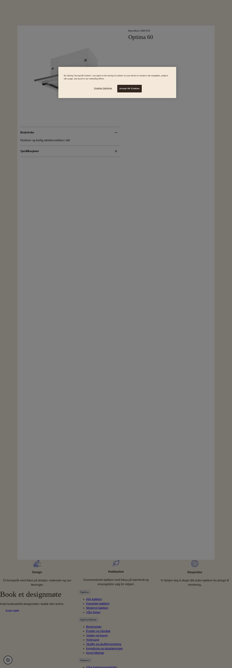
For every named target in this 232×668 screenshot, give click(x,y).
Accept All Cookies (129, 88)
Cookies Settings (103, 88)
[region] (117, 82)
